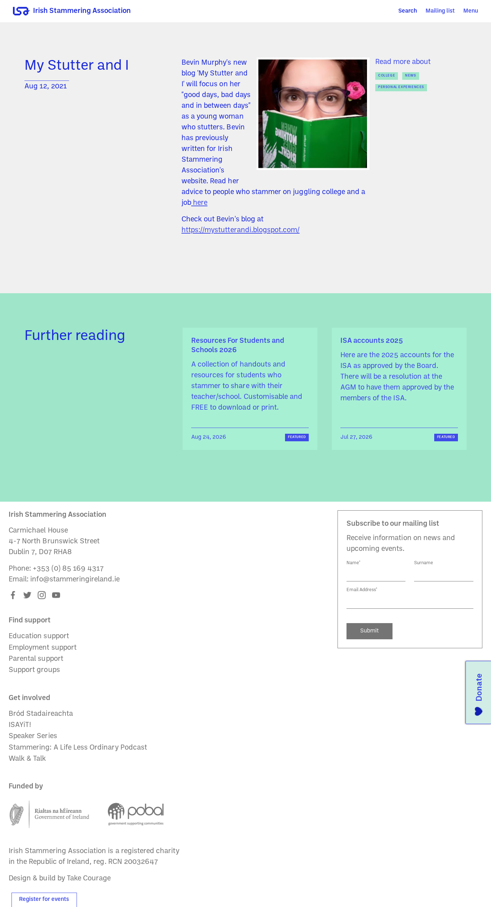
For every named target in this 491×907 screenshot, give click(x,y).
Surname (423, 563)
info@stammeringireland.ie (74, 579)
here (199, 203)
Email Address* (362, 590)
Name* (354, 563)
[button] (470, 11)
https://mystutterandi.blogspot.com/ (241, 230)
